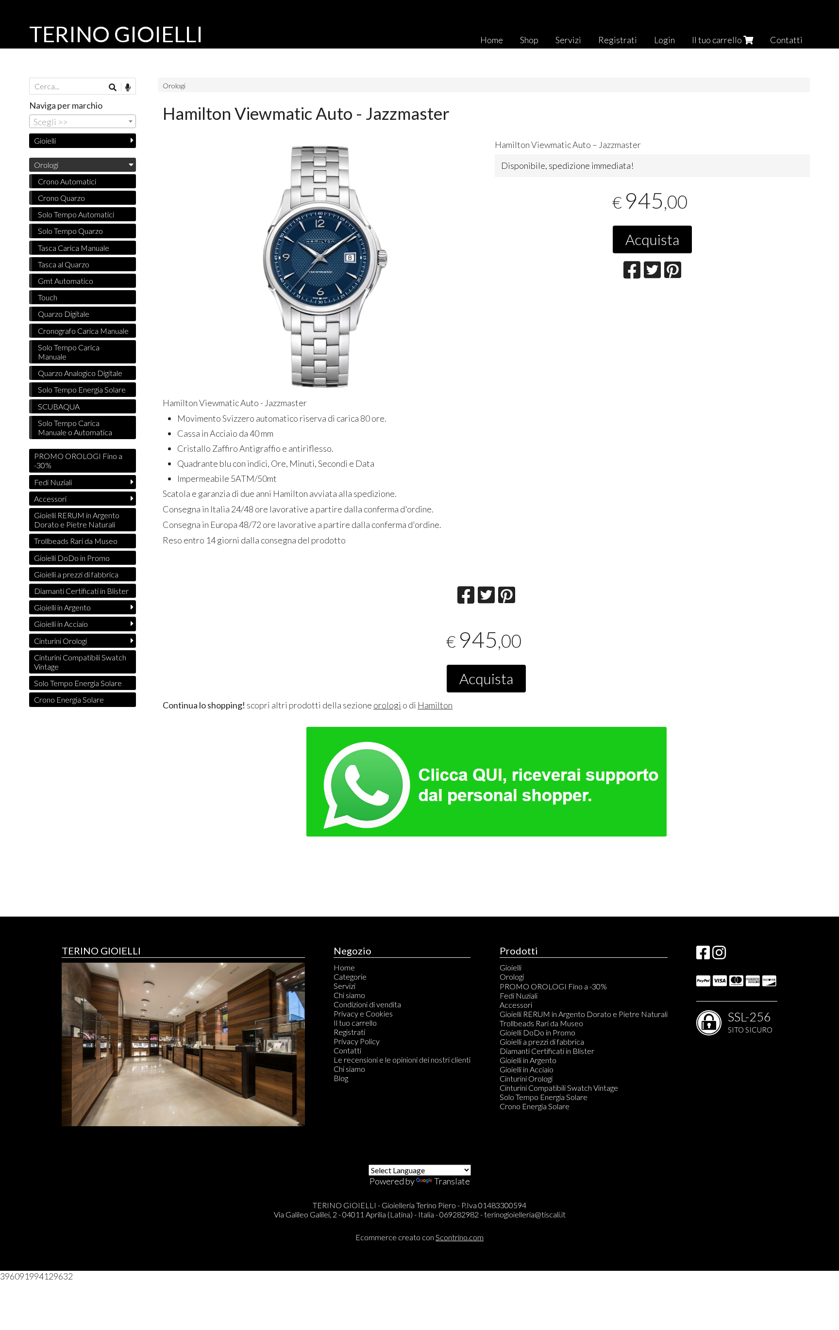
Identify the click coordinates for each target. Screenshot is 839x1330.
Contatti (786, 39)
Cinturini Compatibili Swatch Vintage (80, 662)
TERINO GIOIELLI (116, 34)
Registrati (617, 39)
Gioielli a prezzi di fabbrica (76, 574)
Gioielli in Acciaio (61, 623)
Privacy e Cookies (363, 1013)
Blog (341, 1078)
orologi (387, 705)
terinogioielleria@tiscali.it (525, 1214)
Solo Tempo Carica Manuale (69, 352)
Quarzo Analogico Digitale (80, 373)
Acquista (652, 239)
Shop (529, 39)
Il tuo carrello (717, 39)
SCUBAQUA (59, 406)
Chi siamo (349, 995)
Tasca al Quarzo (63, 264)
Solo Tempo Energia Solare (82, 389)
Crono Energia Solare (69, 699)
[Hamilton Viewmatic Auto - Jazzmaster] (320, 266)
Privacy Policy (357, 1041)
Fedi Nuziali (53, 482)
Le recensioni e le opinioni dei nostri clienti (402, 1059)
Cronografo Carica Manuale (83, 330)
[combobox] (82, 121)
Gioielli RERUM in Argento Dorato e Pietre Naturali (76, 519)
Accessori (50, 498)
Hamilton (435, 705)
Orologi (174, 86)
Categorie (350, 976)
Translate (452, 1181)
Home (491, 39)
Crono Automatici (67, 181)
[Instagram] (719, 955)
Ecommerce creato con (419, 1237)
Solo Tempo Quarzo (70, 230)
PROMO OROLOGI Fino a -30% (78, 460)
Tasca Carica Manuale (73, 247)
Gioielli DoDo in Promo (72, 557)
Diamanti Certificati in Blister (81, 590)
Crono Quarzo (61, 197)
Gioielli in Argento (62, 607)
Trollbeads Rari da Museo (75, 540)
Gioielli (45, 140)
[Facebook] (703, 955)
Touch (47, 297)
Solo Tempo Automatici (76, 214)
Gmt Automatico (65, 280)
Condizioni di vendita (367, 1004)
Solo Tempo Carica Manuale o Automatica (75, 427)
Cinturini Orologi (60, 640)
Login (664, 39)
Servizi (568, 39)
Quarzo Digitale (63, 313)
